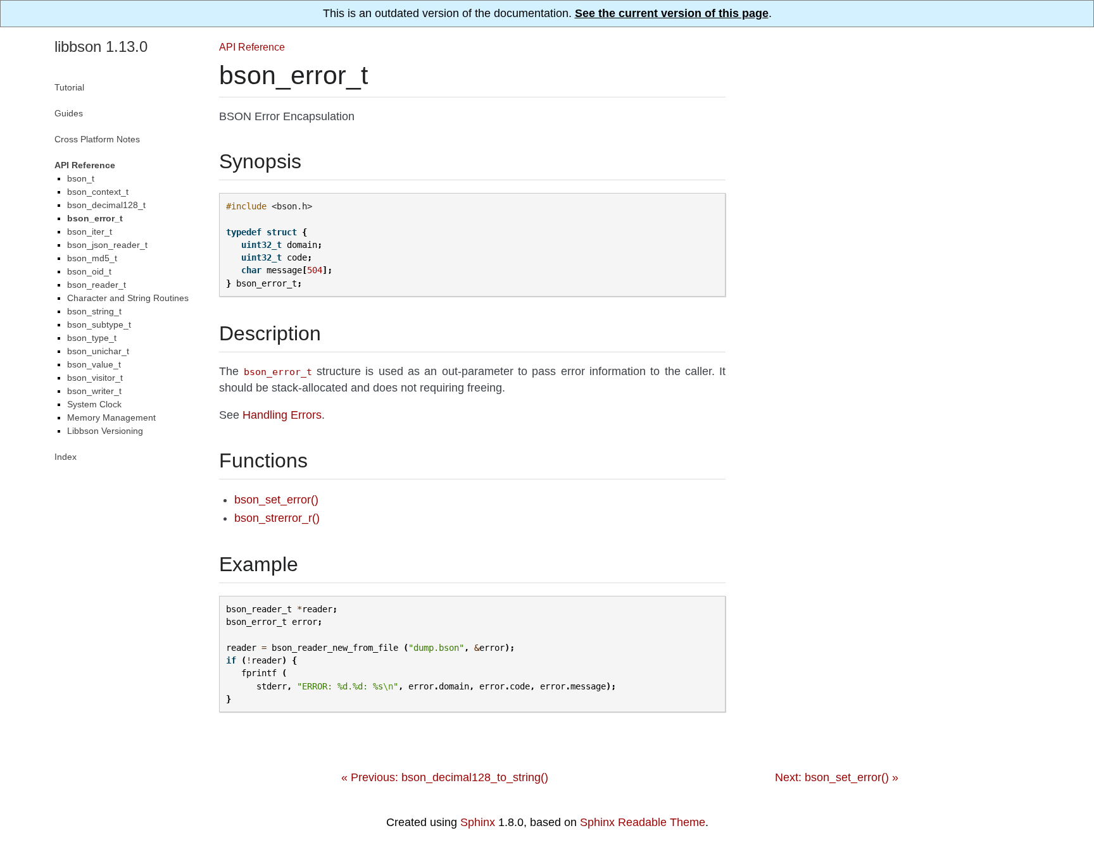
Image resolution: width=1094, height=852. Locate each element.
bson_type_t (91, 338)
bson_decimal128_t (106, 205)
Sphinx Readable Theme (642, 822)
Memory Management (111, 417)
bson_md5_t (92, 258)
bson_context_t (98, 192)
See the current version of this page (672, 13)
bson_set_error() (276, 499)
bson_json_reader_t (107, 245)
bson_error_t (95, 218)
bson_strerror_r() (277, 518)
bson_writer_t (94, 391)
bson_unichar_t (98, 351)
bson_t (80, 178)
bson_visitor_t (95, 378)
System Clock (94, 404)
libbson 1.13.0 (101, 46)
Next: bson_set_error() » (836, 777)
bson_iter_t (89, 231)
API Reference (252, 46)
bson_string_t (94, 311)
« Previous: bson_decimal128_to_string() (444, 777)
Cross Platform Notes (97, 139)
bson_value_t (94, 364)
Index (65, 457)
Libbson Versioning (105, 431)
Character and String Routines (128, 298)
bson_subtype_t (99, 324)
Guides (68, 113)
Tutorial (69, 87)
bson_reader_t (96, 285)
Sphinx (477, 822)
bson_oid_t (89, 271)
